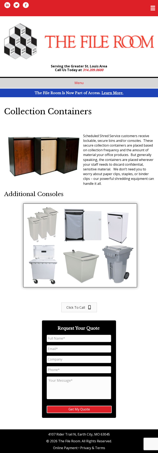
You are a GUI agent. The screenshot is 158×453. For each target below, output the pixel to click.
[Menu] (153, 8)
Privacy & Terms (92, 448)
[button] (79, 307)
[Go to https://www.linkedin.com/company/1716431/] (7, 5)
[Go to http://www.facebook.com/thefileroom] (26, 5)
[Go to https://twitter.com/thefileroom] (16, 5)
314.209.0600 (93, 70)
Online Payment (65, 448)
